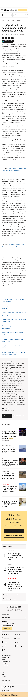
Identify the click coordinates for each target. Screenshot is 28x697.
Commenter (7, 415)
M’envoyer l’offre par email (14, 535)
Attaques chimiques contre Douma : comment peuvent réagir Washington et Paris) (13, 247)
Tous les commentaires (18, 415)
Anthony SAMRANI (10, 34)
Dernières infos (7, 15)
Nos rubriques (5, 614)
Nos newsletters (6, 617)
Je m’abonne (14, 531)
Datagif (7, 690)
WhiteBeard (12, 692)
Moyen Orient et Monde (9, 20)
